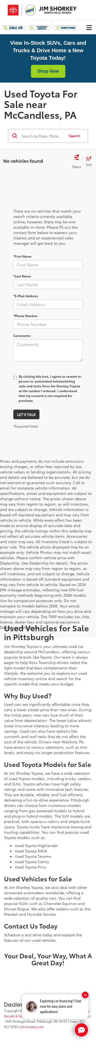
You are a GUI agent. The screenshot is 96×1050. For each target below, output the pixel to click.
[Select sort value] (87, 160)
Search (74, 135)
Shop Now (48, 71)
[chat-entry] (81, 1030)
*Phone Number (25, 315)
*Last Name (22, 276)
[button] (13, 27)
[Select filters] (76, 161)
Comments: (22, 335)
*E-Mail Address (25, 296)
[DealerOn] (17, 1004)
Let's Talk (26, 414)
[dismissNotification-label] (85, 995)
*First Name (22, 256)
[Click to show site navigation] (89, 27)
